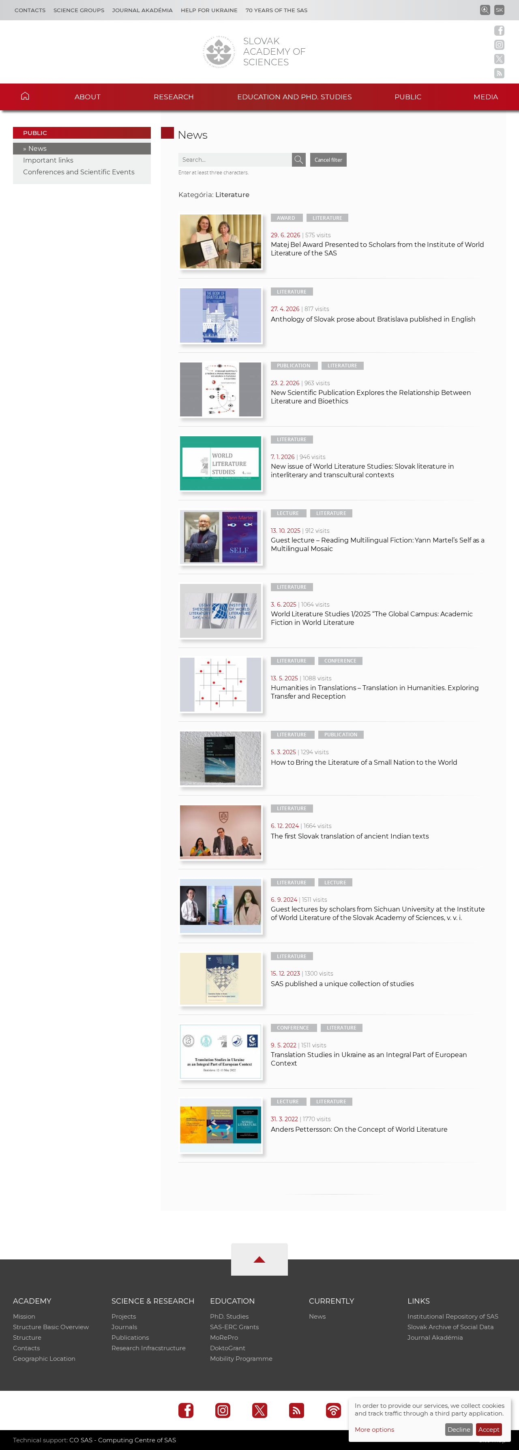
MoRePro (224, 1337)
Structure (27, 1337)
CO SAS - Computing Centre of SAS (122, 1440)
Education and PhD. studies (294, 96)
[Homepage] (219, 52)
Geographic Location (44, 1358)
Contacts (30, 10)
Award (286, 217)
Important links (48, 160)
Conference (340, 660)
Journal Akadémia (142, 10)
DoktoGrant (227, 1348)
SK (499, 9)
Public (408, 96)
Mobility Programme (241, 1358)
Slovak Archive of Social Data (450, 1327)
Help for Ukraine (209, 10)
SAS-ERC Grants (234, 1327)
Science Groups (79, 10)
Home (37, 96)
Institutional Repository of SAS (452, 1316)
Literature (328, 217)
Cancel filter (328, 159)
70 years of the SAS (276, 10)
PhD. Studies (229, 1316)
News (37, 148)
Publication (293, 365)
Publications (130, 1337)
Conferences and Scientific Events (79, 172)
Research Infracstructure (149, 1348)
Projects (124, 1316)
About (88, 96)
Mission (24, 1316)
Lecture (288, 513)
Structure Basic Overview (51, 1327)
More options (374, 1429)
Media (486, 96)
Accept (489, 1429)
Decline (459, 1429)
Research (174, 96)
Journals (124, 1327)
